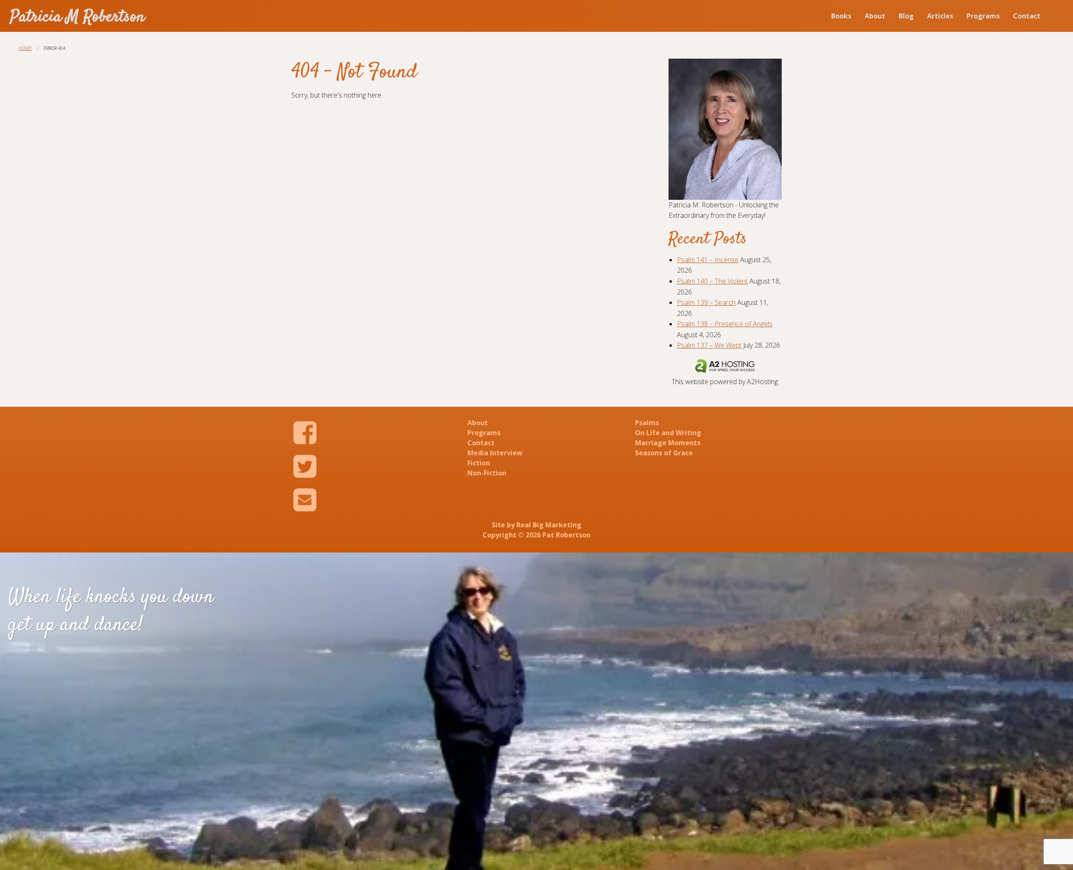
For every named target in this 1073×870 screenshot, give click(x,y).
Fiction (478, 463)
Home (25, 48)
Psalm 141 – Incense (708, 259)
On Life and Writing (668, 432)
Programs (983, 16)
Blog (906, 16)
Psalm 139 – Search (706, 302)
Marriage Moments (667, 442)
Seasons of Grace (664, 452)
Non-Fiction (486, 473)
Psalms (647, 422)
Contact (1026, 16)
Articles (940, 16)
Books (841, 16)
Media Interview (495, 452)
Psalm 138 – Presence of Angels (724, 323)
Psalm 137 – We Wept (709, 345)
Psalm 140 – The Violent (712, 281)
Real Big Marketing (548, 524)
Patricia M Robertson (77, 17)
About (875, 16)
